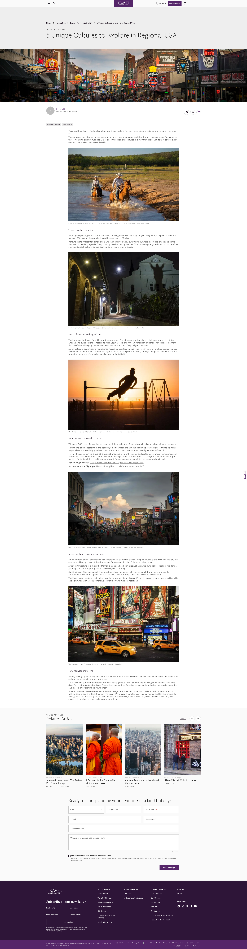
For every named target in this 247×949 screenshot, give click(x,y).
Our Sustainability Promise (162, 915)
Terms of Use (77, 927)
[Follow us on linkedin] (191, 906)
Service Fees (103, 893)
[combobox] (86, 809)
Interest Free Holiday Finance (106, 916)
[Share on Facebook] (186, 112)
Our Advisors (156, 893)
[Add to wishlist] (198, 112)
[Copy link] (192, 112)
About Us (154, 907)
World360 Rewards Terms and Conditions (184, 943)
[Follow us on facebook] (178, 906)
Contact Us (155, 911)
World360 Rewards (106, 898)
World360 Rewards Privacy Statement (187, 946)
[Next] (198, 718)
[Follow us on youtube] (195, 906)
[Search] (54, 3)
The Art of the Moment (160, 920)
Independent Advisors (133, 898)
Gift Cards (102, 911)
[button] (169, 867)
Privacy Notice (137, 943)
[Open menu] (48, 3)
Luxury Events (157, 902)
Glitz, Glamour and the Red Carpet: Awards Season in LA (117, 462)
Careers (127, 893)
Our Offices (156, 898)
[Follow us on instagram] (182, 906)
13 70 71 (162, 3)
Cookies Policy (161, 943)
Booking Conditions (122, 943)
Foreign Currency (105, 922)
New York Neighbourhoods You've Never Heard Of (120, 466)
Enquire (174, 3)
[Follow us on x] (187, 906)
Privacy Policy (58, 931)
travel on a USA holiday (89, 131)
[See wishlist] (184, 3)
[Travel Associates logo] (54, 894)
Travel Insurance (104, 907)
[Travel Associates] (123, 3)
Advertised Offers (105, 902)
